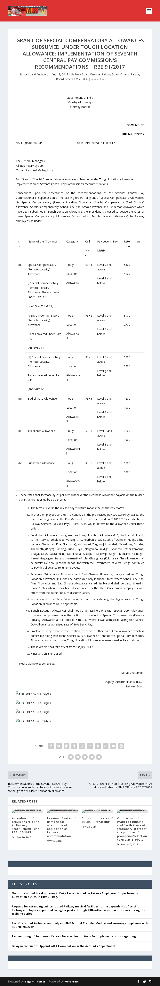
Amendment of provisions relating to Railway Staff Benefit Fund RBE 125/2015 (25, 825)
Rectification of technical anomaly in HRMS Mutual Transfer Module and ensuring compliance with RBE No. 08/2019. (80, 925)
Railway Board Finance (85, 74)
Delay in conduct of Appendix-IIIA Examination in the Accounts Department (64, 946)
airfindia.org (41, 74)
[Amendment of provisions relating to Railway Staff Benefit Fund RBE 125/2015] (27, 811)
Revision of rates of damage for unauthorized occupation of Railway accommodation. (61, 827)
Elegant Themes (34, 981)
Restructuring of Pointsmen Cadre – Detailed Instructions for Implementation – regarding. (74, 936)
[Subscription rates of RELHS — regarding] (97, 811)
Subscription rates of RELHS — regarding (97, 820)
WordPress (71, 981)
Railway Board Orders (115, 74)
